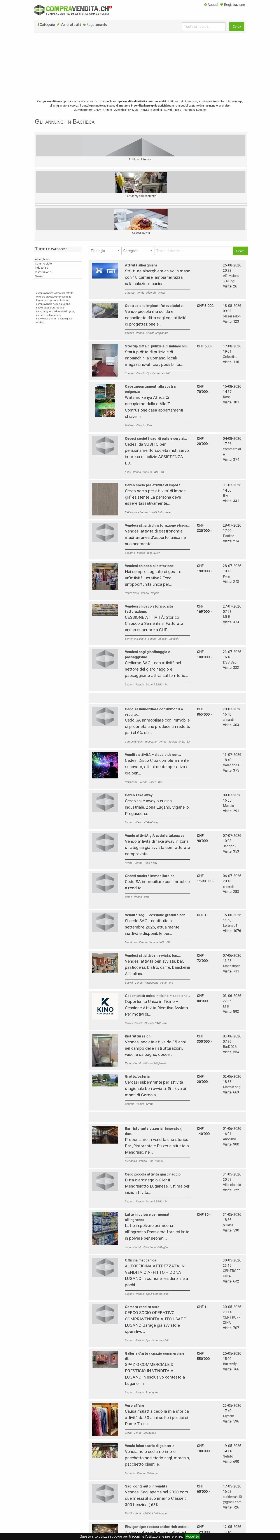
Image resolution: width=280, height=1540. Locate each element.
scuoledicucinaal (46, 318)
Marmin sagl (232, 1087)
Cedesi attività (141, 232)
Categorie (47, 25)
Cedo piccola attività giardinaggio (153, 1174)
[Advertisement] (140, 68)
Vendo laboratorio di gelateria (149, 1446)
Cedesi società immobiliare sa (149, 876)
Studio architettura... (140, 159)
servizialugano (44, 311)
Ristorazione (43, 272)
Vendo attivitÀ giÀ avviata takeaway (154, 836)
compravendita (44, 293)
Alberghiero (42, 259)
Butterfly (230, 1364)
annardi (228, 720)
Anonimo (229, 1139)
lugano (60, 307)
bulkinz (228, 1225)
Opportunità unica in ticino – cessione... (157, 996)
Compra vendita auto (142, 1307)
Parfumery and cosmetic (141, 196)
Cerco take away (138, 795)
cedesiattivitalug (45, 307)
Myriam (228, 1416)
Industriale (41, 267)
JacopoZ (230, 846)
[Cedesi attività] (141, 226)
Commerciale (43, 263)
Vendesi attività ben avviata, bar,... (153, 955)
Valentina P (231, 765)
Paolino (228, 536)
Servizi (39, 276)
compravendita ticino (57, 300)
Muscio (228, 806)
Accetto (192, 1536)
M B (226, 1006)
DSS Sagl (230, 662)
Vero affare (134, 1405)
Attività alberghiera (141, 265)
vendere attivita (44, 296)
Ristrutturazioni (138, 1036)
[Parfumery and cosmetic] (141, 189)
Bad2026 (230, 1047)
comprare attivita (63, 293)
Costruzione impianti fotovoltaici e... (155, 306)
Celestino (230, 357)
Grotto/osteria (137, 1076)
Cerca (237, 26)
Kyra (226, 576)
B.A (225, 496)
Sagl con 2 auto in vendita (146, 1486)
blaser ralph (232, 316)
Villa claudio (232, 1185)
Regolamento (96, 25)
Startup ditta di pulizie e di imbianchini (156, 346)
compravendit (44, 304)
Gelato (228, 1456)
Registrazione (234, 5)
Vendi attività (71, 25)
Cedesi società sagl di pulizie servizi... (156, 438)
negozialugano (61, 304)
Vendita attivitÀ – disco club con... (153, 755)
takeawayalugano (64, 311)
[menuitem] (211, 5)
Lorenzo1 (230, 925)
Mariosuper (231, 966)
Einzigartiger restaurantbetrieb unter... (157, 1527)
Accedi (213, 5)
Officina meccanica (140, 1260)
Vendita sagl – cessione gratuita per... (156, 915)
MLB (226, 617)
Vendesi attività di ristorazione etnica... (157, 525)
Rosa (227, 397)
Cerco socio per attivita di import (152, 485)
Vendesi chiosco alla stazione (149, 566)
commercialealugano (48, 315)
